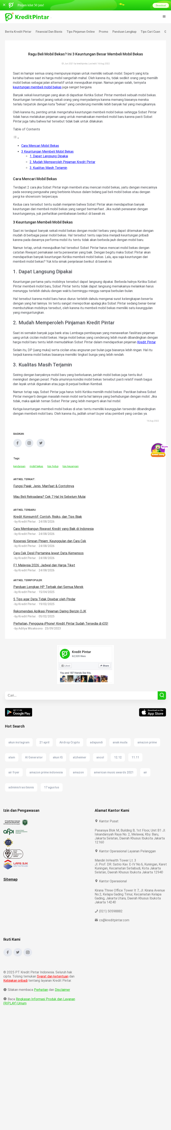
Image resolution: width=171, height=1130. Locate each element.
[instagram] (29, 460)
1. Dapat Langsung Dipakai (50, 161)
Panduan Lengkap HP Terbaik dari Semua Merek (49, 601)
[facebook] (17, 460)
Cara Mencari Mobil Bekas (40, 150)
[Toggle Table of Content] (16, 143)
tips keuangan (71, 480)
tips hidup (53, 480)
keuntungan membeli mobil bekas (51, 87)
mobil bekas (36, 480)
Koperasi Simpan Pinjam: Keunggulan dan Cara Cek (51, 555)
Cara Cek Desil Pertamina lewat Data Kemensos (48, 567)
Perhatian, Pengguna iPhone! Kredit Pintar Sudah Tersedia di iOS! (61, 637)
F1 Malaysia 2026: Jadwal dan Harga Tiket (45, 579)
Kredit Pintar (58, 351)
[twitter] (41, 460)
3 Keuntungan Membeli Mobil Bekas (47, 156)
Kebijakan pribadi (16, 998)
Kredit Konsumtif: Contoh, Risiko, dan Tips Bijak (48, 530)
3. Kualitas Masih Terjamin (49, 172)
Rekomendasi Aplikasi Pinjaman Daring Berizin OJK (51, 625)
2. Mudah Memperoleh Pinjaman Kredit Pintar (63, 167)
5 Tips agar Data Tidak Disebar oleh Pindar (45, 613)
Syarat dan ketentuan (53, 994)
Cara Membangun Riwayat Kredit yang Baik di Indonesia (54, 542)
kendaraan (19, 480)
